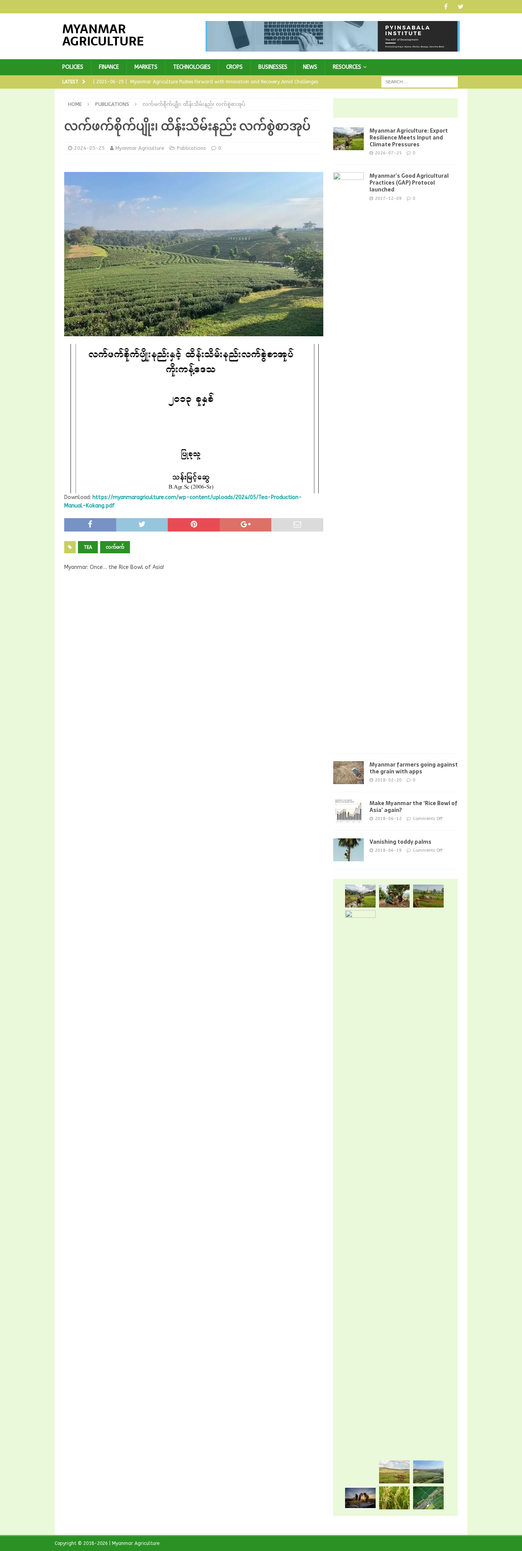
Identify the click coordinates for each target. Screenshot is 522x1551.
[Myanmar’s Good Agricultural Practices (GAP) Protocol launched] (348, 459)
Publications (191, 148)
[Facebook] (445, 6)
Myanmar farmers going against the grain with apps (414, 768)
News (310, 67)
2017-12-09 (388, 198)
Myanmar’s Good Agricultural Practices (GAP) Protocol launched (409, 183)
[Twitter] (460, 6)
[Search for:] (419, 82)
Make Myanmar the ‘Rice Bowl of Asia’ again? (413, 806)
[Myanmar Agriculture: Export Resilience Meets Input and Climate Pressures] (348, 138)
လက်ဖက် (115, 547)
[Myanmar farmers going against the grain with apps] (348, 772)
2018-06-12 (388, 818)
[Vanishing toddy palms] (348, 849)
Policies (72, 67)
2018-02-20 (388, 780)
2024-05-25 (89, 148)
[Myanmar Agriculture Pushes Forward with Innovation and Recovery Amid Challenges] (428, 896)
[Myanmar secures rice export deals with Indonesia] (360, 1196)
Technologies (192, 67)
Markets (146, 67)
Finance (109, 67)
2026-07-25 (388, 153)
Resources (347, 67)
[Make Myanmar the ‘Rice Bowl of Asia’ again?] (348, 811)
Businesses (272, 67)
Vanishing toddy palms (400, 842)
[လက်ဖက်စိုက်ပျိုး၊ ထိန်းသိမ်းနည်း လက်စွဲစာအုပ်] (428, 1471)
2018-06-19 (388, 850)
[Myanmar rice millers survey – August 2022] (394, 1497)
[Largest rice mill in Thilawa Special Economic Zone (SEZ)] (360, 1497)
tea (88, 547)
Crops (234, 67)
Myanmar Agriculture (139, 148)
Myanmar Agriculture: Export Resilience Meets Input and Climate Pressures (409, 137)
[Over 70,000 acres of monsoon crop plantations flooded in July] (428, 1497)
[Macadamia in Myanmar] (394, 896)
